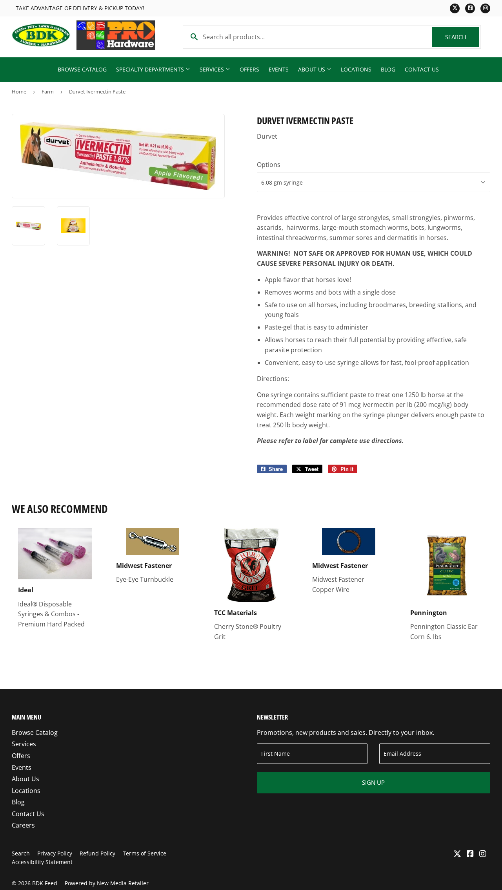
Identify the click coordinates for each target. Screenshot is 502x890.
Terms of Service (144, 853)
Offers (249, 69)
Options (268, 164)
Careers (23, 825)
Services (213, 69)
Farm (48, 91)
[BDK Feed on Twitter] (457, 854)
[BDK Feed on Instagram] (482, 854)
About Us (312, 69)
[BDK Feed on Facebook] (470, 854)
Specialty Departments (151, 69)
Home (19, 91)
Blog (388, 69)
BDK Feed (44, 883)
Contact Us (422, 69)
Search (462, 37)
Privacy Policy (54, 853)
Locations (356, 69)
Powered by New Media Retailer (107, 883)
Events (279, 69)
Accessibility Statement (42, 862)
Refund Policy (97, 853)
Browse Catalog (82, 69)
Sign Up (373, 782)
